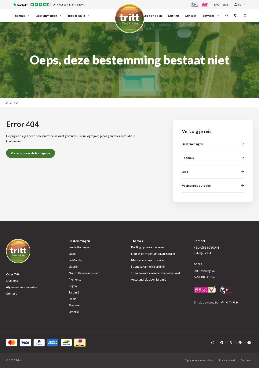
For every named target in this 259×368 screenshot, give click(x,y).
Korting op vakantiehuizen (148, 247)
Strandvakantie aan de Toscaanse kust (155, 273)
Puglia (73, 286)
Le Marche (75, 260)
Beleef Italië (76, 16)
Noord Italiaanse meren (84, 273)
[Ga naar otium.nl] (229, 302)
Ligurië (73, 266)
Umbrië (74, 311)
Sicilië (72, 299)
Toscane (74, 305)
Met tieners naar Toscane (147, 260)
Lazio (72, 253)
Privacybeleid (227, 360)
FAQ (217, 4)
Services (209, 16)
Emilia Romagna (79, 247)
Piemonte (75, 279)
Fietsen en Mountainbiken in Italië (153, 253)
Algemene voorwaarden (21, 287)
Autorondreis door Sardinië (148, 279)
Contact (190, 15)
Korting (173, 15)
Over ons (12, 280)
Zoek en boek (152, 15)
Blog (225, 4)
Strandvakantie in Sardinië (148, 266)
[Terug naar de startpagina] (6, 102)
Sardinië (74, 292)
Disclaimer (247, 360)
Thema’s (20, 16)
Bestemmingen (46, 16)
